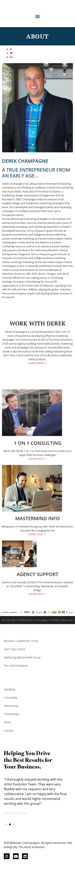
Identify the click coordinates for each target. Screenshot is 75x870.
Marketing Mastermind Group (22, 657)
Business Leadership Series (21, 641)
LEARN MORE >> (37, 363)
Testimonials (11, 714)
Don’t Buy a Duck (14, 649)
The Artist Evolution (16, 665)
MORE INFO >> (37, 459)
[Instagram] (7, 856)
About (7, 722)
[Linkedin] (25, 856)
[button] (37, 16)
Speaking (9, 689)
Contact (9, 730)
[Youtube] (16, 856)
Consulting (10, 697)
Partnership (11, 706)
